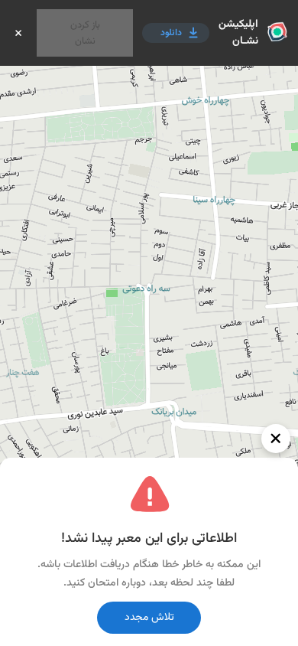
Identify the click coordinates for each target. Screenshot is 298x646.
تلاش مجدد (149, 617)
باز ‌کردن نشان (85, 33)
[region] (149, 323)
